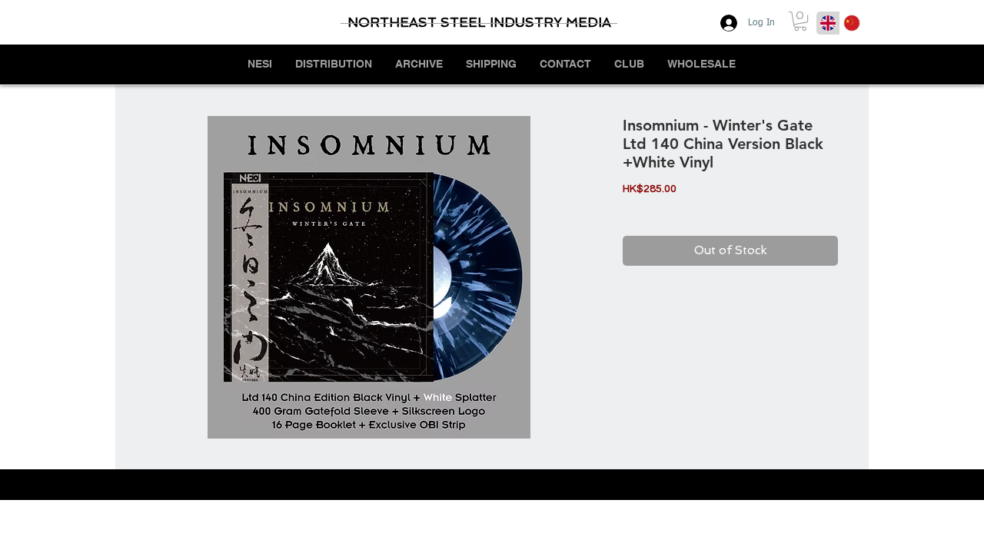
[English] (827, 23)
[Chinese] (851, 23)
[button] (800, 21)
